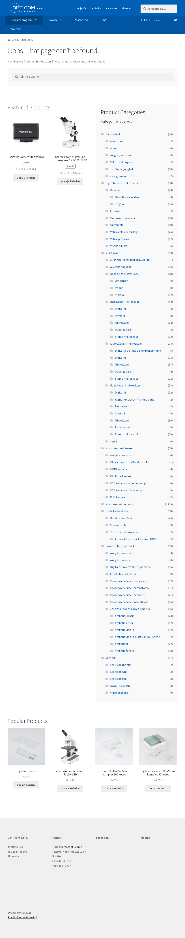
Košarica (96, 8)
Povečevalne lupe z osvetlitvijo (129, 602)
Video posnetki (119, 692)
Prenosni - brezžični (122, 218)
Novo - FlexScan (120, 686)
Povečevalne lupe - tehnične (127, 595)
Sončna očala (118, 525)
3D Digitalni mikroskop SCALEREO (131, 259)
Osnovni (115, 211)
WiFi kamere (117, 497)
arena (113, 148)
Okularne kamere (121, 476)
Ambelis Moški (124, 623)
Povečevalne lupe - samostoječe (130, 588)
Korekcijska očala (121, 518)
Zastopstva (81, 20)
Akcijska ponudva (120, 560)
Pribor (119, 287)
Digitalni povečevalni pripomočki (130, 567)
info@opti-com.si (72, 847)
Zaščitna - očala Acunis (124, 532)
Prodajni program (21, 20)
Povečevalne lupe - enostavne (128, 581)
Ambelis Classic (124, 616)
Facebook (111, 8)
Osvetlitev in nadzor (127, 197)
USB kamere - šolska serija (126, 490)
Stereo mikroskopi (126, 336)
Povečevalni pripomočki (120, 546)
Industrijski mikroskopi (124, 301)
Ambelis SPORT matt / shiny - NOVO (137, 637)
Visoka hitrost (119, 246)
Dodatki (115, 190)
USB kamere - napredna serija (128, 483)
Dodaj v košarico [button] (26, 177)
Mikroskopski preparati (120, 504)
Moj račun (82, 8)
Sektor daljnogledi (121, 162)
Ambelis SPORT (124, 630)
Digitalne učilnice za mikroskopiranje (138, 350)
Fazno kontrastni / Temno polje (134, 399)
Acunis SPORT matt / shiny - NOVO (136, 539)
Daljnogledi (113, 134)
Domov (15, 39)
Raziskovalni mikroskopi (125, 385)
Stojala (119, 204)
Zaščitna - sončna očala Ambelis (130, 609)
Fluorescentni (123, 406)
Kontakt (15, 29)
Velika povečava (120, 239)
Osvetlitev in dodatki (123, 574)
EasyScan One (118, 671)
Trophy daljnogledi (122, 169)
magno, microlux (120, 155)
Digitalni (120, 308)
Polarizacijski (123, 329)
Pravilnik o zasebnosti (21, 917)
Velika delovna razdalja (124, 232)
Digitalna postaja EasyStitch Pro (130, 462)
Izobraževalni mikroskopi (126, 343)
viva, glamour (118, 176)
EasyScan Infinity (120, 665)
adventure (116, 141)
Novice (53, 20)
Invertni (120, 315)
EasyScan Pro (118, 678)
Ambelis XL (121, 644)
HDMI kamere (118, 469)
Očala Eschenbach (117, 511)
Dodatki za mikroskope (124, 274)
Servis (113, 441)
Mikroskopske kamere (119, 448)
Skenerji (110, 658)
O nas (104, 20)
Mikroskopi (112, 253)
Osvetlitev (121, 280)
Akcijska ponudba (121, 267)
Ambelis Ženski (124, 650)
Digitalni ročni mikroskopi (122, 183)
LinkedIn (126, 8)
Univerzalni (117, 225)
